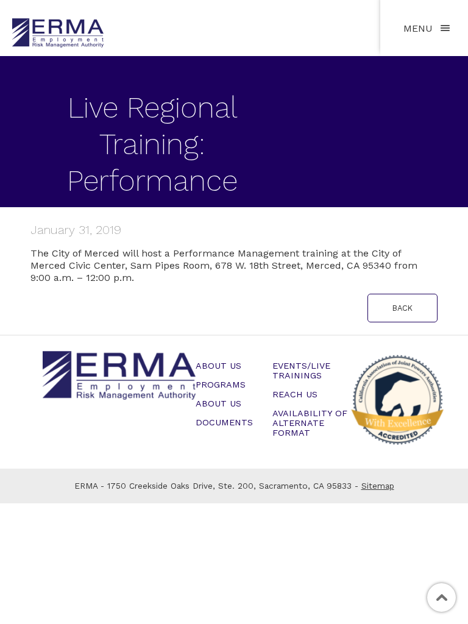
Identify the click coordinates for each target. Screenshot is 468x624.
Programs (221, 384)
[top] (441, 597)
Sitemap (377, 486)
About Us (218, 365)
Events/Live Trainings (301, 370)
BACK (402, 308)
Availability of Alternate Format (309, 423)
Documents (224, 422)
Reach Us (294, 394)
